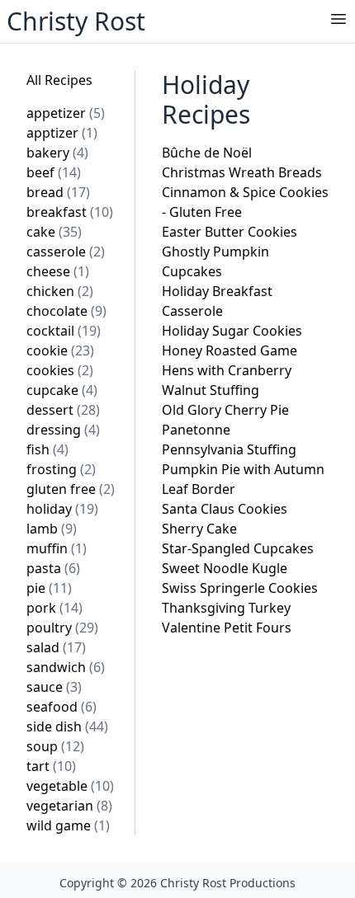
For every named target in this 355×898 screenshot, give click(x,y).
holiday (62, 509)
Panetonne (196, 430)
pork (54, 608)
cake (54, 232)
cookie (60, 350)
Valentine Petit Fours (226, 627)
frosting (61, 469)
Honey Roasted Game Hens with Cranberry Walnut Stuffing (229, 370)
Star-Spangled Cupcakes (238, 548)
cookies (59, 370)
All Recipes (59, 80)
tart (51, 766)
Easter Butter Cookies (229, 232)
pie (49, 588)
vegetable (70, 786)
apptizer (61, 133)
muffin (56, 548)
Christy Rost (76, 21)
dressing (63, 430)
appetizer (65, 113)
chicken (59, 291)
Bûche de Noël (207, 152)
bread (58, 192)
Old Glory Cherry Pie (225, 410)
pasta (53, 568)
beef (53, 172)
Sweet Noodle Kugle (224, 568)
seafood (61, 707)
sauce (54, 687)
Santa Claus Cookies (224, 509)
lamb (51, 529)
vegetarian (69, 806)
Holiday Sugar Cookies (232, 331)
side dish (67, 726)
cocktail (63, 331)
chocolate (66, 311)
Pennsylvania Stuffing (229, 449)
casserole (65, 251)
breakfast (69, 212)
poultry (62, 627)
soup (55, 746)
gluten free (70, 489)
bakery (57, 152)
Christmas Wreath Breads (242, 172)
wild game (68, 825)
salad (56, 647)
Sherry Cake (199, 529)
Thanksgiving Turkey (226, 608)
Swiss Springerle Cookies (240, 588)
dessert (63, 410)
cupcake (61, 390)
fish (47, 449)
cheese (57, 271)
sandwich (65, 667)
